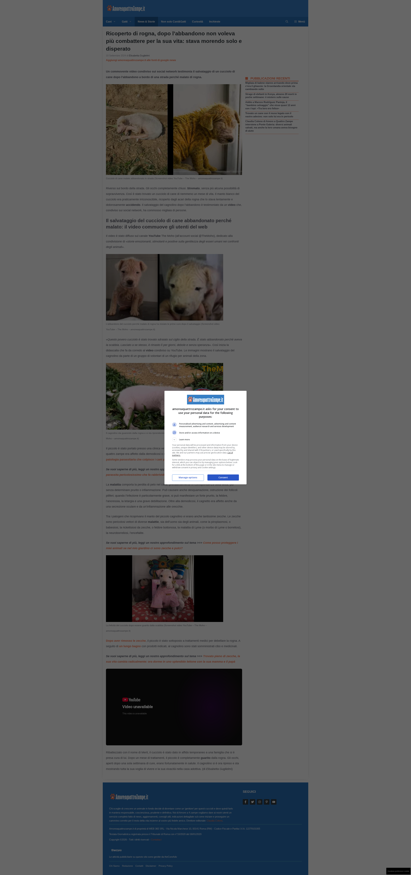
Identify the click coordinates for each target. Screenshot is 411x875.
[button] (205, 439)
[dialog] (205, 437)
